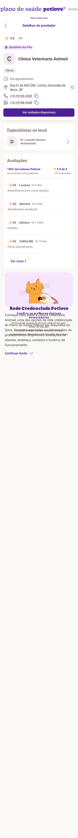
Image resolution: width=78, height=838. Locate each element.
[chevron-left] (5, 25)
